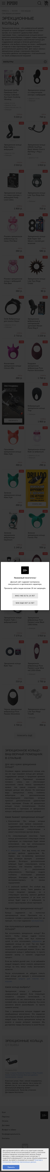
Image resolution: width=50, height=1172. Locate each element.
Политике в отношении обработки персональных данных (22, 1161)
